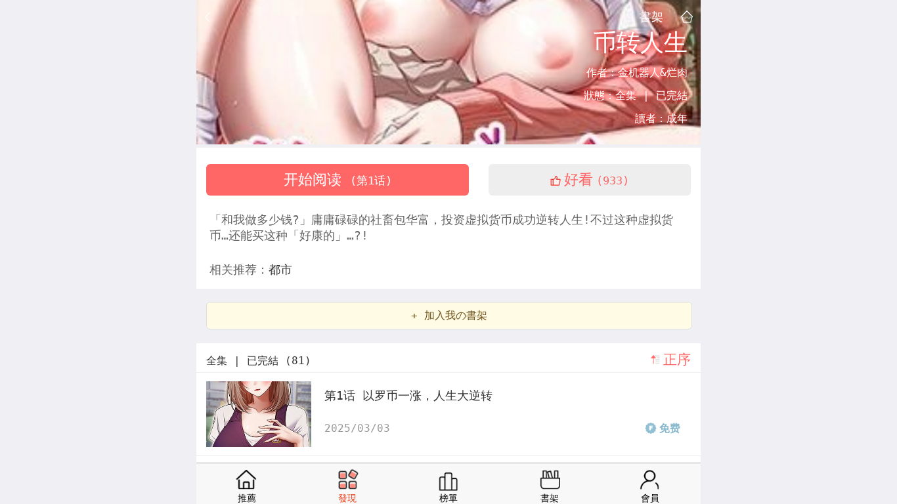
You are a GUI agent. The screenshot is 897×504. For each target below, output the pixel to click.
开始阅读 (338, 179)
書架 (651, 16)
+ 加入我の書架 (449, 315)
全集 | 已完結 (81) (258, 360)
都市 (280, 269)
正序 (677, 359)
